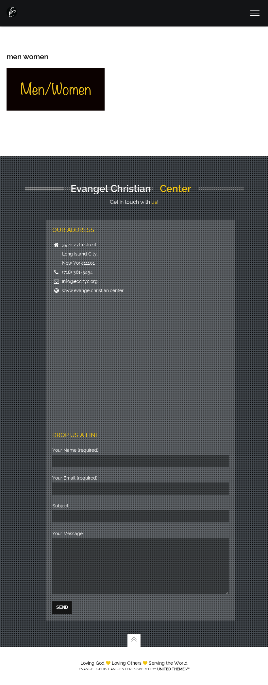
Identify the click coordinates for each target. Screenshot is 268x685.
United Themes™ (173, 669)
